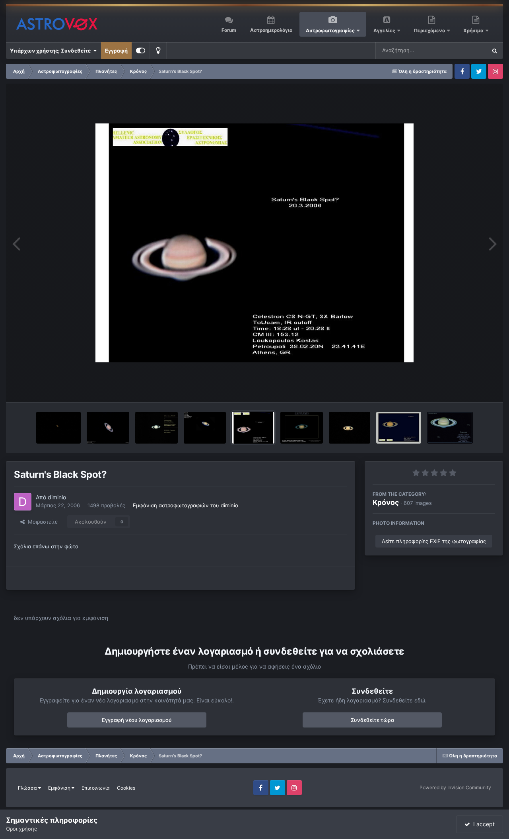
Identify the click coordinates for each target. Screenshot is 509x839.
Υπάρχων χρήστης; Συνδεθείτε (51, 50)
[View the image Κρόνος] (108, 428)
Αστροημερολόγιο (271, 30)
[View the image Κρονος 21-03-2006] (205, 428)
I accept (482, 824)
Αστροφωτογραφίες (330, 30)
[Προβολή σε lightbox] (254, 242)
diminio (57, 497)
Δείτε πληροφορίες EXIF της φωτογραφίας (434, 541)
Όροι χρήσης (21, 828)
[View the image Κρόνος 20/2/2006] (449, 428)
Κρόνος (386, 502)
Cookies (126, 788)
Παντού (467, 50)
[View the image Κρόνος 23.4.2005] (350, 428)
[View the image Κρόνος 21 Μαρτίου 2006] (301, 428)
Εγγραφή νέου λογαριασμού (137, 720)
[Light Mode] (158, 50)
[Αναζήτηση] (494, 50)
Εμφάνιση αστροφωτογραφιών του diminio (185, 505)
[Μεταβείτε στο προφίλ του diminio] (22, 501)
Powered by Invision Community (455, 787)
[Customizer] (140, 50)
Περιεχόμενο (430, 30)
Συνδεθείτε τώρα (372, 720)
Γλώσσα (28, 788)
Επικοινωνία (96, 788)
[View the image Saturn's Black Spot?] (253, 428)
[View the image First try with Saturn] (58, 428)
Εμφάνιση (60, 788)
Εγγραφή (116, 50)
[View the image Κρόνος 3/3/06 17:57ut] (398, 428)
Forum (228, 30)
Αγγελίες (384, 30)
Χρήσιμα (474, 30)
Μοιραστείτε (41, 521)
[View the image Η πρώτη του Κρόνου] (156, 428)
